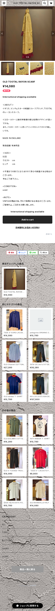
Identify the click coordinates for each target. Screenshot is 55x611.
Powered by (24, 586)
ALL (3, 524)
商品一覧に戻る (27, 569)
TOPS (5, 532)
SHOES (5, 548)
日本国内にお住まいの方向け (27, 227)
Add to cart (27, 219)
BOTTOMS (7, 540)
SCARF (5, 556)
